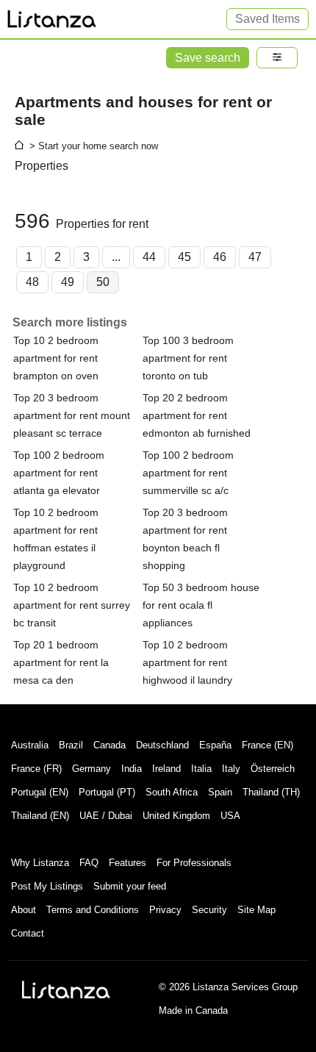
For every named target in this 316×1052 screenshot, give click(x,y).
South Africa (172, 792)
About (23, 909)
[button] (277, 57)
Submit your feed (129, 886)
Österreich (273, 768)
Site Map (256, 909)
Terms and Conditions (92, 909)
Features (127, 862)
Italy (231, 768)
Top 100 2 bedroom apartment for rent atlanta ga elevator (58, 472)
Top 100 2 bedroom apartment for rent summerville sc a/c (188, 472)
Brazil (71, 745)
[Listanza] (66, 989)
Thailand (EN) (40, 815)
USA (230, 815)
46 (219, 257)
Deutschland (162, 745)
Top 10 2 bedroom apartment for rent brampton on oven (55, 358)
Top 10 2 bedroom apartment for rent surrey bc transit (71, 605)
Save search (207, 57)
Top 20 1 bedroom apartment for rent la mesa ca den (61, 662)
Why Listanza (40, 862)
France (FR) (36, 768)
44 (149, 257)
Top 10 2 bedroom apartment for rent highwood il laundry (187, 662)
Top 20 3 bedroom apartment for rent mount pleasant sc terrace (71, 415)
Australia (30, 745)
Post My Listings (47, 886)
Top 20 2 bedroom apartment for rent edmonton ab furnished (197, 415)
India (131, 768)
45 (184, 257)
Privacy (165, 909)
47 (255, 257)
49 (67, 282)
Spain (220, 792)
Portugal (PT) (107, 792)
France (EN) (267, 745)
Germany (91, 768)
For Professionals (194, 862)
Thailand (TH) (271, 792)
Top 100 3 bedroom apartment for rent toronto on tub (188, 358)
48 (32, 282)
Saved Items (267, 18)
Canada (109, 745)
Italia (201, 768)
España (215, 745)
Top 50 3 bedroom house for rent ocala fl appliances (201, 605)
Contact (27, 933)
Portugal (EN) (39, 792)
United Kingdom (176, 815)
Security (209, 909)
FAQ (88, 862)
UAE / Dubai (105, 815)
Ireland (166, 768)
